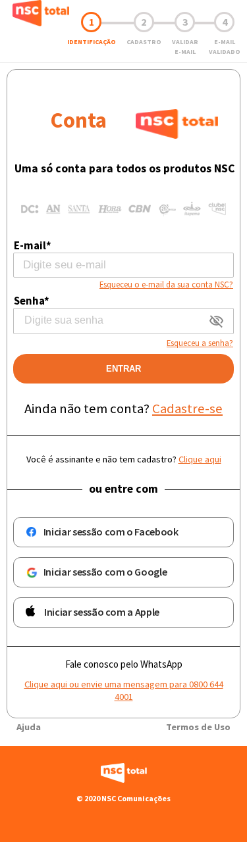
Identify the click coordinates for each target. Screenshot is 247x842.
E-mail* (32, 245)
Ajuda (28, 727)
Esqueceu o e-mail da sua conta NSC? (166, 284)
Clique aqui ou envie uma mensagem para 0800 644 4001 (123, 690)
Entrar (123, 369)
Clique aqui (199, 459)
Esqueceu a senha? (200, 342)
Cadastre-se (187, 408)
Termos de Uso (198, 727)
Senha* (31, 300)
